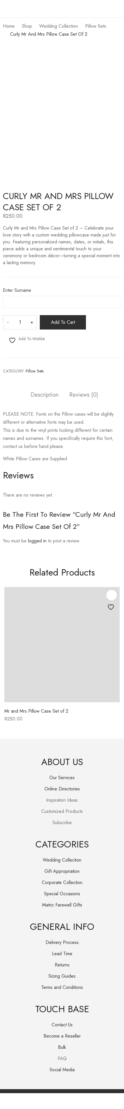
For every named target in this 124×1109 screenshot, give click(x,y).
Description (45, 395)
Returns (62, 965)
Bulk (62, 1047)
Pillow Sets (35, 371)
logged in (37, 541)
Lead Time (62, 953)
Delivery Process (62, 942)
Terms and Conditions (62, 987)
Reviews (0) (83, 395)
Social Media (62, 1069)
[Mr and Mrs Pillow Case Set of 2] (62, 644)
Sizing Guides (62, 976)
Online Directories (62, 789)
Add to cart (63, 322)
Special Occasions (62, 893)
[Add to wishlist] (111, 595)
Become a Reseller (62, 1036)
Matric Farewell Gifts (62, 905)
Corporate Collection (62, 882)
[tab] (44, 396)
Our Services (62, 777)
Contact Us (62, 1024)
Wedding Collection (62, 860)
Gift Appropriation (62, 871)
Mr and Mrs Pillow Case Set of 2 (36, 711)
